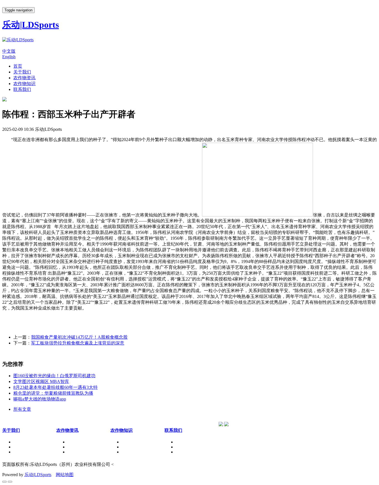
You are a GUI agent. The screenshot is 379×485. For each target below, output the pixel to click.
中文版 (9, 51)
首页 (17, 66)
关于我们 (22, 72)
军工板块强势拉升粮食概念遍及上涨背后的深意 (77, 343)
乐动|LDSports (37, 474)
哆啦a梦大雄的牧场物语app (39, 399)
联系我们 (22, 89)
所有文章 (22, 409)
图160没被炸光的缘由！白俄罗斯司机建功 (54, 375)
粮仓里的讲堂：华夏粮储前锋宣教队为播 (53, 393)
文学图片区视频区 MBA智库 (41, 381)
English (9, 56)
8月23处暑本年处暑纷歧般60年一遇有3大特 (55, 387)
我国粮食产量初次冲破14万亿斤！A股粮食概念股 (79, 337)
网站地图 (65, 474)
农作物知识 (24, 83)
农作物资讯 (24, 77)
